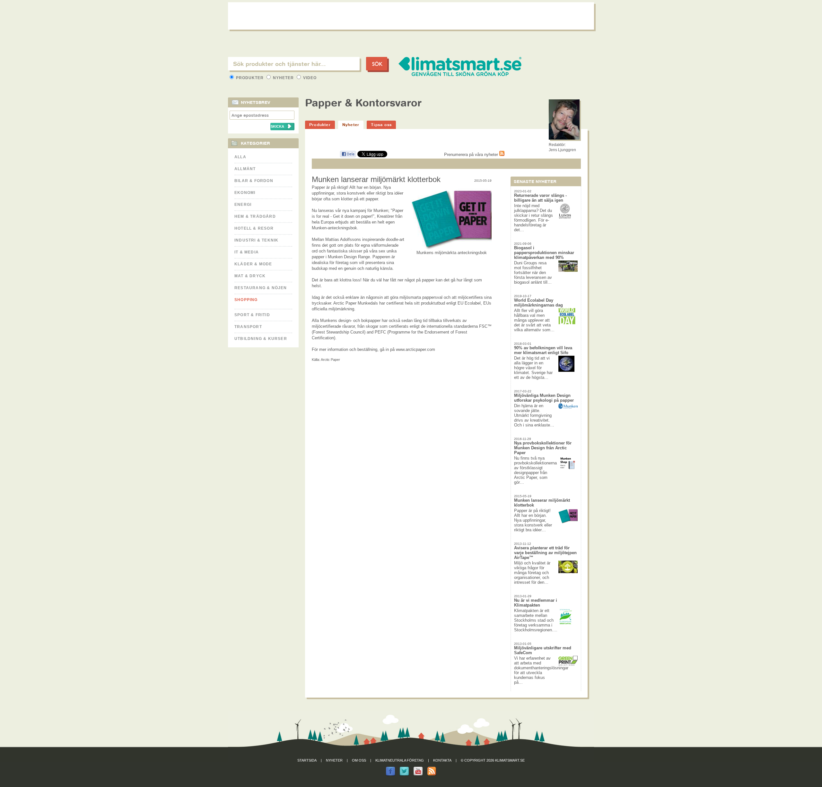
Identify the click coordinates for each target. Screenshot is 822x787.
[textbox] (294, 63)
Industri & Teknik (256, 240)
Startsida (307, 760)
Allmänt (245, 169)
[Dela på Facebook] (347, 156)
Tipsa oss (381, 124)
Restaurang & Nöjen (260, 288)
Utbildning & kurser (260, 338)
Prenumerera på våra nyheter (471, 154)
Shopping (246, 299)
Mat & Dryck (250, 276)
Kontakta (442, 760)
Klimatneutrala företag (399, 760)
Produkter (250, 78)
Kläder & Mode (253, 264)
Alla (240, 157)
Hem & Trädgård (255, 216)
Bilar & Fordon (253, 180)
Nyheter (283, 78)
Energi (242, 204)
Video (309, 78)
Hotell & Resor (254, 228)
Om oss (359, 760)
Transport (248, 327)
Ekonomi (244, 192)
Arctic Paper (330, 359)
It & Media (246, 252)
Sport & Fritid (252, 315)
